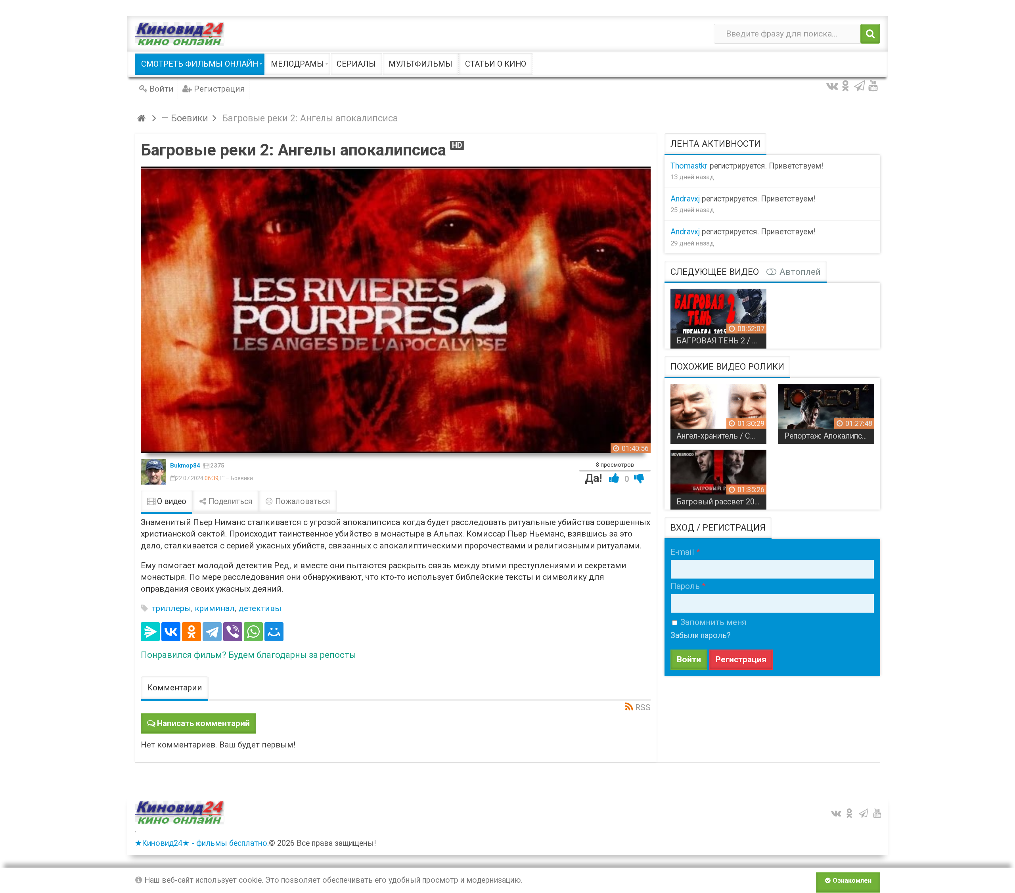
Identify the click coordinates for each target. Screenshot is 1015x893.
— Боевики (239, 478)
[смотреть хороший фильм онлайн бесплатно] (179, 34)
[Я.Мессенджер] (150, 631)
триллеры (171, 608)
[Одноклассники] (191, 631)
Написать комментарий (203, 723)
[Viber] (232, 631)
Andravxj (685, 198)
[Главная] (142, 118)
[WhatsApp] (253, 631)
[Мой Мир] (273, 631)
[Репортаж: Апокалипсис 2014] (826, 411)
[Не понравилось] (639, 478)
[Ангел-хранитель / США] (718, 411)
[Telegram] (212, 631)
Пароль (685, 586)
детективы (260, 608)
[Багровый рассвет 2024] (718, 477)
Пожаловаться (301, 501)
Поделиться (230, 501)
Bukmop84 (185, 465)
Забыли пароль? (700, 635)
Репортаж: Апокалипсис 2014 (829, 436)
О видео (170, 501)
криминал (215, 608)
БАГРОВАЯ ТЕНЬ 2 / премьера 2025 (721, 340)
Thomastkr (689, 166)
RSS (643, 707)
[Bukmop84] (153, 472)
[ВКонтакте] (170, 631)
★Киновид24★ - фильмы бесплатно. (202, 843)
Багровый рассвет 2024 (719, 501)
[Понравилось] (614, 478)
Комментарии (174, 687)
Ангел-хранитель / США (719, 436)
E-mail (682, 552)
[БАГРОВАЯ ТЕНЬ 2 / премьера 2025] (718, 316)
